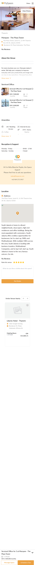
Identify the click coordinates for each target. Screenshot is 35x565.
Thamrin (4, 33)
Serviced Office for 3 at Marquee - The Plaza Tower (20, 90)
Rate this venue (6, 262)
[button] (17, 213)
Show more (5, 78)
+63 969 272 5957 (17, 179)
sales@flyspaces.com (17, 176)
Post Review (17, 281)
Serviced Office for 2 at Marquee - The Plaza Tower (20, 101)
